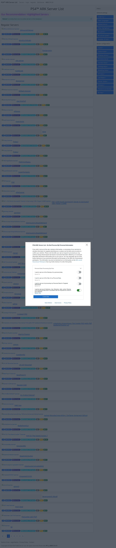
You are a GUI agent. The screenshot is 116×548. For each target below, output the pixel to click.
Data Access (58, 302)
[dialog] (58, 274)
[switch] (79, 272)
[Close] (87, 245)
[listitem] (58, 268)
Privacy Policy (67, 302)
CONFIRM (46, 296)
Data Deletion (48, 302)
